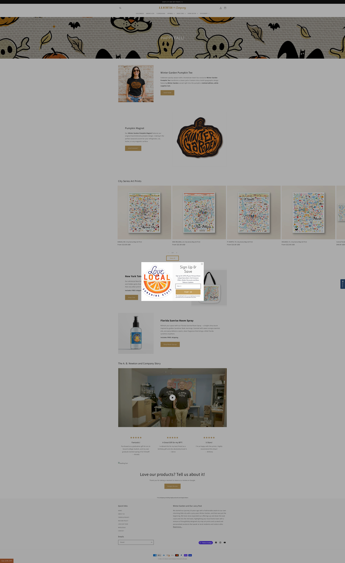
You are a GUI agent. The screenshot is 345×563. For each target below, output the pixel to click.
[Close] (202, 264)
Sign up (188, 292)
